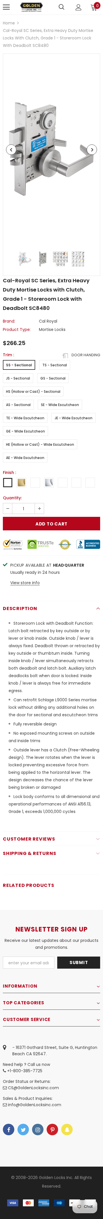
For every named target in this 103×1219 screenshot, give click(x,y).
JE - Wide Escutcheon (73, 418)
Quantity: (12, 498)
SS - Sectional (19, 365)
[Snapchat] (67, 1129)
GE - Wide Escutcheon (25, 431)
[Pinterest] (52, 1129)
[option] (51, 150)
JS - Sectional (18, 378)
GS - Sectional (53, 378)
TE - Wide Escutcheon (25, 418)
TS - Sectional (54, 365)
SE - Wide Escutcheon (60, 404)
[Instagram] (37, 1129)
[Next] (92, 149)
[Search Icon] (61, 7)
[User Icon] (79, 7)
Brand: (9, 321)
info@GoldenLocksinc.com (34, 1105)
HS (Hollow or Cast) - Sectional (33, 391)
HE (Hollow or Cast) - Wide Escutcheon (40, 444)
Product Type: (17, 329)
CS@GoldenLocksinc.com (33, 1088)
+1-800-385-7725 (24, 1071)
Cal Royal (48, 321)
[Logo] (31, 7)
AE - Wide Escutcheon (25, 457)
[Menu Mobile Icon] (6, 7)
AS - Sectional (18, 404)
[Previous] (11, 149)
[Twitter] (23, 1129)
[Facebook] (8, 1129)
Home (9, 23)
